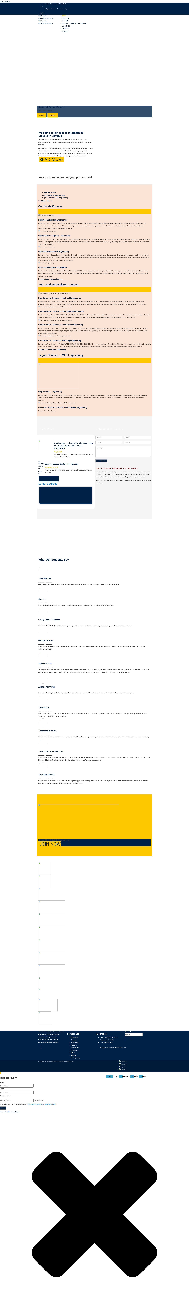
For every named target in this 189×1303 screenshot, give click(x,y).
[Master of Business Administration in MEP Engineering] (76, 403)
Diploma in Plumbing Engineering (52, 267)
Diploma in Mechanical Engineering (53, 251)
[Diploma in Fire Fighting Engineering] (56, 231)
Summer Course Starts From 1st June (61, 464)
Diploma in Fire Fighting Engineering (54, 235)
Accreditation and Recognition (74, 23)
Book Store (74, 1050)
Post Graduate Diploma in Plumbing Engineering (59, 340)
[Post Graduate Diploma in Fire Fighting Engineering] (73, 307)
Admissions (75, 1042)
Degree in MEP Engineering (50, 391)
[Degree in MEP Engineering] (79, 375)
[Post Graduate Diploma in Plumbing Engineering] (71, 336)
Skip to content (5, 1)
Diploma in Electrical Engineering (52, 220)
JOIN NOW (50, 844)
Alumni (73, 1055)
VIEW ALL (49, 478)
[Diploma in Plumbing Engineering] (54, 263)
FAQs (73, 1053)
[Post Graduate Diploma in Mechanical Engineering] (72, 320)
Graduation (74, 1037)
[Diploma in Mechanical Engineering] (56, 247)
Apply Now (43, 13)
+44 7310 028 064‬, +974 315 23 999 (55, 4)
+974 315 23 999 (106, 1042)
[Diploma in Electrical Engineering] (54, 215)
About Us (65, 18)
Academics (66, 26)
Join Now (52, 115)
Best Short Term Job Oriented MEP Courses (57, 503)
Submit (3, 1108)
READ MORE (51, 159)
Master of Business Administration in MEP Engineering (62, 407)
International (75, 1048)
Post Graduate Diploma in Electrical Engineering (59, 298)
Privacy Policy (75, 1058)
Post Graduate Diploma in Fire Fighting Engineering (61, 311)
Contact (65, 31)
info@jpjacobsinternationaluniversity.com (57, 9)
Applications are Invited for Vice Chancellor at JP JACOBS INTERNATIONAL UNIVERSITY (73, 445)
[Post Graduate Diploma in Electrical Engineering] (71, 293)
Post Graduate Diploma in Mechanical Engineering (60, 324)
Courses (65, 21)
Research (65, 29)
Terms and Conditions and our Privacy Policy (41, 1104)
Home (64, 16)
